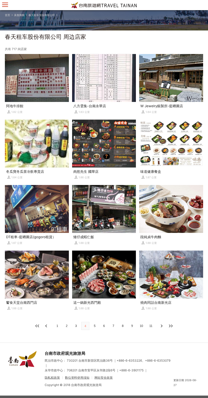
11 (150, 326)
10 (141, 326)
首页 (7, 15)
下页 (47, 326)
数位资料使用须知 (77, 378)
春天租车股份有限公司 (41, 15)
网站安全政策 (103, 378)
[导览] (5, 4)
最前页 (37, 326)
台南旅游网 (104, 5)
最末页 (171, 326)
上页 (161, 326)
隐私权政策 (52, 378)
